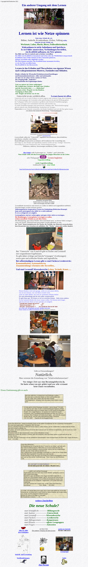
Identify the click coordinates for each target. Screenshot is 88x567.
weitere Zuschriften (44, 500)
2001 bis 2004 (23, 530)
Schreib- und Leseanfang (23, 554)
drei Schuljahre (23, 532)
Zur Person (44, 565)
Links (64, 558)
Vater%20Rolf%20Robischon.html (40, 169)
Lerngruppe (64, 552)
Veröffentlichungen (23, 558)
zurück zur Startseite (64, 529)
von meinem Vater (46, 135)
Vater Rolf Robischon (25, 169)
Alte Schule (27, 152)
